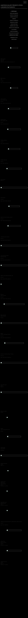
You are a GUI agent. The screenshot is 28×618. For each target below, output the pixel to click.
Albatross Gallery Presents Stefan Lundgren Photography (12, 6)
